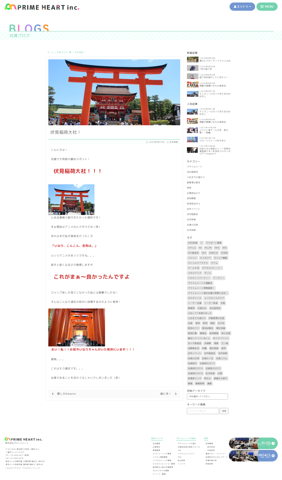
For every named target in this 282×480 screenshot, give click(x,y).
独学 (223, 348)
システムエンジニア (186, 454)
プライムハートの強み (187, 443)
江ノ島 (224, 343)
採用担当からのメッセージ (217, 457)
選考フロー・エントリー (216, 454)
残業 (216, 343)
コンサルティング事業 (162, 460)
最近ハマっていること (199, 338)
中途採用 (211, 450)
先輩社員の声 (211, 460)
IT (201, 242)
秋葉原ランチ (194, 378)
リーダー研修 (211, 303)
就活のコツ (193, 328)
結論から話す (220, 378)
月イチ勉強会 (194, 343)
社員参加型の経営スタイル (189, 447)
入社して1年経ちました (200, 313)
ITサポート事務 (214, 242)
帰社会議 (220, 328)
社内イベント (193, 208)
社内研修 (191, 219)
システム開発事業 (160, 457)
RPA (225, 247)
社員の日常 (192, 224)
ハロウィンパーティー (199, 277)
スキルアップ (194, 272)
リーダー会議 (194, 303)
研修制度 (209, 464)
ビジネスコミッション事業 (164, 464)
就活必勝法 (207, 328)
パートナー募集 (159, 474)
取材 (205, 323)
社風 (220, 373)
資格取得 (199, 383)
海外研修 (214, 348)
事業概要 (156, 450)
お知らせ (213, 252)
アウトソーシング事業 (162, 454)
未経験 (207, 343)
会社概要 (156, 443)
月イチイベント (221, 338)
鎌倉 (209, 383)
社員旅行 (192, 363)
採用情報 (191, 198)
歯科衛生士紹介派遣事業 (163, 467)
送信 (224, 411)
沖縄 (204, 348)
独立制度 (181, 460)
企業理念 (156, 447)
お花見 (224, 252)
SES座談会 (193, 252)
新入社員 (225, 333)
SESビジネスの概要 (161, 470)
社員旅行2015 (213, 368)
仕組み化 (202, 308)
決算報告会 (193, 348)
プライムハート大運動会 (200, 283)
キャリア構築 (220, 258)
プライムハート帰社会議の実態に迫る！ (208, 293)
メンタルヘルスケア (214, 298)
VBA (204, 252)
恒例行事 (192, 333)
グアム (214, 263)
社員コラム (221, 358)
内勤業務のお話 (216, 318)
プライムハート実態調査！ (201, 288)
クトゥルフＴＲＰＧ (198, 263)
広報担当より (193, 193)
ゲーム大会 (193, 268)
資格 (190, 383)
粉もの (207, 378)
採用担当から (193, 203)
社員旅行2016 (195, 373)
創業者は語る (193, 182)
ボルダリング (194, 298)
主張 (223, 303)
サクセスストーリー (212, 268)
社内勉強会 (192, 214)
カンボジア (205, 258)
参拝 (189, 187)
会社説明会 (192, 171)
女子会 (221, 323)
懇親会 (203, 333)
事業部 (191, 308)
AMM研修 (192, 242)
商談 (212, 323)
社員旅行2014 (195, 368)
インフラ (181, 464)
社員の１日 (207, 358)
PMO (217, 247)
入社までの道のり (196, 177)
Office (192, 247)
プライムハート (195, 166)
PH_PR (208, 247)
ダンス (207, 272)
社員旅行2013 (207, 363)
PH (200, 247)
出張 (190, 323)
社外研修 (79, 52)
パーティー (218, 277)
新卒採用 (211, 447)
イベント (192, 258)
